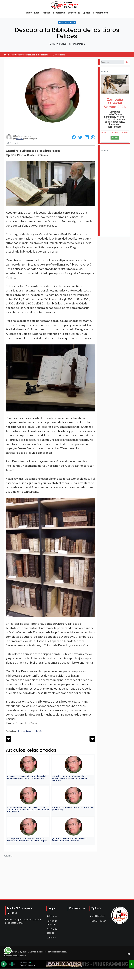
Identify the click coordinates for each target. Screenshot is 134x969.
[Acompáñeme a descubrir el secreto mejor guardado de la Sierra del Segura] (28, 827)
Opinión (86, 12)
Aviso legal (52, 915)
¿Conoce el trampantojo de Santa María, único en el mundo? (69, 839)
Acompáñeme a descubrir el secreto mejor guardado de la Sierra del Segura (27, 839)
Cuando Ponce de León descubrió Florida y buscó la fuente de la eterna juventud (71, 778)
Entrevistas (74, 12)
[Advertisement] (115, 192)
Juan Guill (19, 139)
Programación (100, 12)
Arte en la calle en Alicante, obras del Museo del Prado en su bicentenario (26, 777)
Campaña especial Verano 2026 (115, 103)
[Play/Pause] (4, 964)
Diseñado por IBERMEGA (15, 955)
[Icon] (129, 954)
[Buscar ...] (127, 62)
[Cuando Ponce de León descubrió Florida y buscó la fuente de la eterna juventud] (73, 765)
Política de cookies (52, 931)
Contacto (51, 937)
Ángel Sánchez (97, 915)
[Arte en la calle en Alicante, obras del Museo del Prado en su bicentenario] (28, 765)
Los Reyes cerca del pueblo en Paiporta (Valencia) (72, 808)
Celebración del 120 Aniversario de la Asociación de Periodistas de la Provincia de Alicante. (28, 809)
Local (37, 12)
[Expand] (131, 964)
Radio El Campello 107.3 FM (114, 132)
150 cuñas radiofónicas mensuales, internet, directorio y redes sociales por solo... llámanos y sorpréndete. (115, 119)
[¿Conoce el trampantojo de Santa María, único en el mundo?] (73, 827)
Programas (59, 12)
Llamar (115, 138)
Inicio (29, 12)
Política (47, 12)
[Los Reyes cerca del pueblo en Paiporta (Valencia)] (73, 796)
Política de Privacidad (52, 922)
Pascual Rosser (67, 23)
